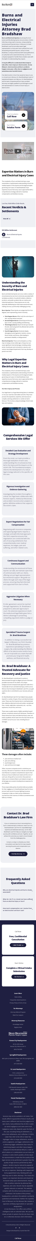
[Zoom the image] (18, 1032)
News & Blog (18, 997)
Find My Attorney (17, 854)
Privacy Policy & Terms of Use (18, 1003)
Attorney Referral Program (18, 1012)
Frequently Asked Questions (18, 1000)
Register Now (18, 1027)
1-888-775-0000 (17, 945)
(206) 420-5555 (18, 1092)
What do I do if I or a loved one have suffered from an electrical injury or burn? (18, 900)
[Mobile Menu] (32, 4)
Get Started (18, 977)
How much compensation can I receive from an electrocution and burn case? (17, 909)
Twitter (19, 1227)
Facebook (16, 1227)
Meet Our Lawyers (18, 1015)
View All (6, 219)
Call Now (18, 1238)
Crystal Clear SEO (25, 1230)
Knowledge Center (18, 1024)
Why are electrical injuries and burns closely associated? (17, 891)
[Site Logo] (7, 4)
